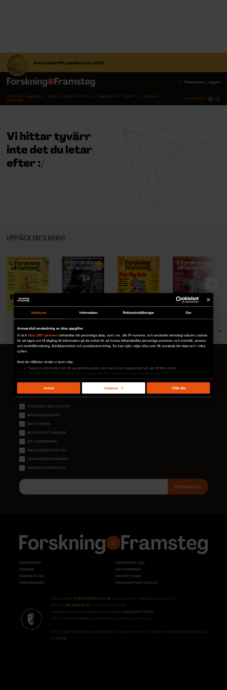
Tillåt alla (178, 388)
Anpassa (111, 388)
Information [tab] (88, 312)
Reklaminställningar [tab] (138, 312)
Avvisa (49, 388)
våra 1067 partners (43, 335)
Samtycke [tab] (38, 312)
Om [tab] (188, 312)
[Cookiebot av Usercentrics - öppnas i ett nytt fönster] (179, 299)
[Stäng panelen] (208, 299)
